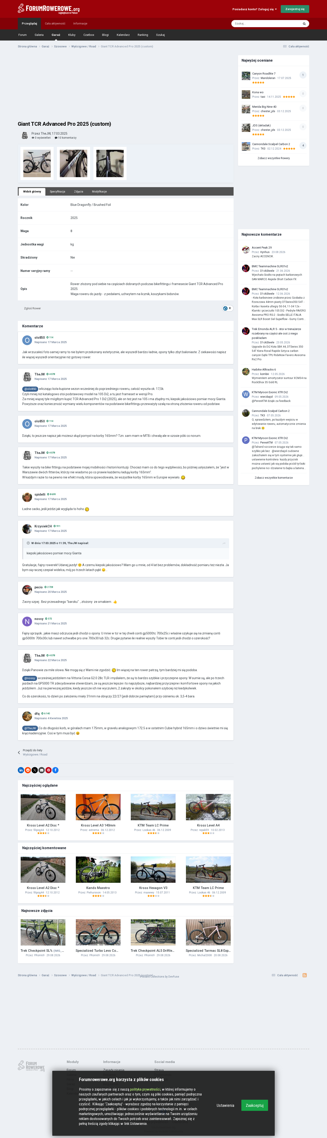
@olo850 (30, 389)
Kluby (71, 34)
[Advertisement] (126, 86)
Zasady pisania (113, 1070)
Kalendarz (123, 34)
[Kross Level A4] (208, 807)
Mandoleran (268, 78)
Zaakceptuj (255, 1105)
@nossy (29, 678)
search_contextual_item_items (274, 23)
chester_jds (268, 111)
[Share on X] (35, 770)
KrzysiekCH (43, 526)
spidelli (39, 494)
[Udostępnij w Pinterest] (48, 770)
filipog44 (39, 830)
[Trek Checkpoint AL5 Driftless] (153, 932)
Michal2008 (204, 955)
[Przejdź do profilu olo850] (27, 340)
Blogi (105, 34)
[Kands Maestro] (98, 869)
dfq (37, 713)
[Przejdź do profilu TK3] (246, 413)
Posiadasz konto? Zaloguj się (253, 9)
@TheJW (30, 728)
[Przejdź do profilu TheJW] (24, 135)
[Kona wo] (246, 94)
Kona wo (258, 92)
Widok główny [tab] (32, 191)
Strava (159, 1070)
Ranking (143, 34)
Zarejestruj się (295, 9)
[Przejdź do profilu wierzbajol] (246, 394)
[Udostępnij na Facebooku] (55, 770)
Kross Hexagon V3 (153, 888)
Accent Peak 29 (262, 247)
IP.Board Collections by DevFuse (159, 976)
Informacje (80, 23)
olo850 (39, 337)
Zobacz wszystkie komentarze (274, 477)
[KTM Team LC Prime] (153, 807)
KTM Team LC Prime (153, 825)
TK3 (263, 148)
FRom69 (39, 955)
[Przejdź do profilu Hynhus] (246, 249)
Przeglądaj (29, 23)
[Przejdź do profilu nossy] (27, 621)
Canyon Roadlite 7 (263, 73)
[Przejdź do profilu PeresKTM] (246, 440)
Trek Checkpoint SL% (48, 951)
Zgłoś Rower (32, 308)
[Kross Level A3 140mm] (98, 807)
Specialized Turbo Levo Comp (110, 951)
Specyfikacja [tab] (57, 191)
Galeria (39, 34)
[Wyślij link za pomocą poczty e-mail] (41, 770)
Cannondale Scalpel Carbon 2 (271, 144)
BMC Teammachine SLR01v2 (270, 266)
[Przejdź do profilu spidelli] (27, 497)
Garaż (56, 34)
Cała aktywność (55, 23)
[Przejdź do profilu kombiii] (246, 371)
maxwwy (148, 892)
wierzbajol (266, 396)
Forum (22, 34)
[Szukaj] (304, 23)
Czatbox (88, 34)
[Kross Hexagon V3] (153, 869)
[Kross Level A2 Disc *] (43, 807)
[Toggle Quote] (29, 543)
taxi (263, 96)
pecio (38, 587)
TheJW (39, 374)
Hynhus (265, 252)
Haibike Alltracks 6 (264, 369)
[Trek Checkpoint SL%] (43, 932)
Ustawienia (225, 1105)
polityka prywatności (145, 1089)
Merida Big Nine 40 (264, 106)
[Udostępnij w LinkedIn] (21, 770)
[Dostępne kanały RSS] (304, 975)
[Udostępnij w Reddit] (28, 770)
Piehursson (94, 892)
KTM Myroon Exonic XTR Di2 (270, 392)
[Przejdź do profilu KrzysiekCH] (27, 529)
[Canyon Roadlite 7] (246, 75)
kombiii (264, 374)
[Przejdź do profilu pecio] (27, 590)
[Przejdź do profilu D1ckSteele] (246, 268)
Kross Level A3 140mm (98, 825)
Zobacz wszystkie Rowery (274, 158)
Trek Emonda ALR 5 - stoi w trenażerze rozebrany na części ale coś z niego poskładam (276, 333)
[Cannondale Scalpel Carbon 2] (246, 146)
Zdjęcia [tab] (78, 191)
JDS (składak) (261, 125)
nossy (38, 619)
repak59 (204, 830)
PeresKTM (266, 442)
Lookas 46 (149, 830)
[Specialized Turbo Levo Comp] (98, 932)
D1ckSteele (267, 270)
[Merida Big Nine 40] (246, 109)
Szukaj (160, 34)
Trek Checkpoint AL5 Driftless (169, 951)
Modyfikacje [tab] (99, 191)
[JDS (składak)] (246, 127)
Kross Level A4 (208, 825)
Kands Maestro (98, 888)
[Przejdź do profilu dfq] (27, 716)
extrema (94, 830)
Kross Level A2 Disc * (43, 825)
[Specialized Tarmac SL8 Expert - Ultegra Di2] (208, 932)
